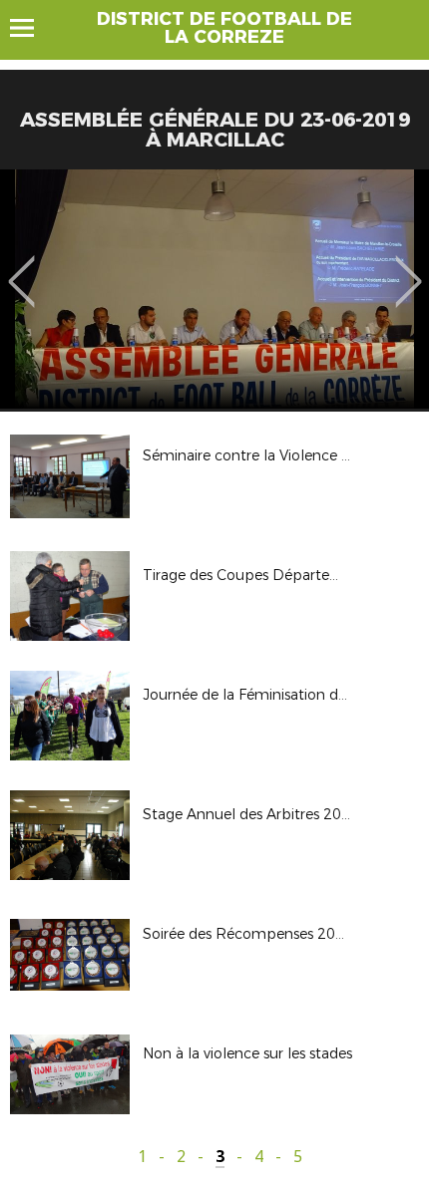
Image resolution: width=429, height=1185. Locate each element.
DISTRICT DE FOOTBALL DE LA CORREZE (224, 28)
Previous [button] (21, 267)
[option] (214, 289)
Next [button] (408, 267)
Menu (31, 28)
